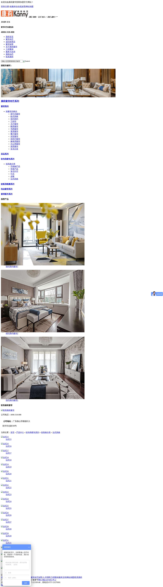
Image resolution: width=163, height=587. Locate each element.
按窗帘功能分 (11, 111)
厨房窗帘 (14, 146)
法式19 (8, 467)
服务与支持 (10, 52)
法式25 (8, 508)
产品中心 (20, 432)
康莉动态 (9, 54)
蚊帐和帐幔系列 (7, 184)
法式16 (8, 446)
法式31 (8, 543)
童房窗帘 (14, 131)
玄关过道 (14, 149)
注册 (7, 6)
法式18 (8, 460)
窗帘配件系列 (6, 194)
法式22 (8, 488)
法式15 (8, 439)
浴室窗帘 (14, 136)
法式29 (8, 536)
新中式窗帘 (15, 114)
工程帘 (13, 121)
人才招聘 (46, 577)
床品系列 (5, 154)
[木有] (58, 97)
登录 (3, 6)
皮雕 (12, 176)
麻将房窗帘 (15, 141)
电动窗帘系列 (6, 189)
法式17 (8, 453)
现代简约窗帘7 (12, 267)
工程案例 (9, 49)
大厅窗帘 (14, 124)
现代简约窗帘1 (12, 400)
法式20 (8, 474)
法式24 (8, 501)
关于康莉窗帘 (11, 47)
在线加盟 (21, 6)
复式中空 (14, 171)
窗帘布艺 (9, 39)
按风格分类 (10, 164)
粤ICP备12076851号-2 (47, 580)
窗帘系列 (5, 106)
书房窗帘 (14, 129)
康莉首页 (9, 37)
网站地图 (29, 6)
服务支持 (62, 577)
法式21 (8, 481)
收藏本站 (13, 6)
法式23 (8, 494)
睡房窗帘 (14, 126)
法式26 (8, 515)
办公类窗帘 (15, 144)
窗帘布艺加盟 (36, 577)
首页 (12, 432)
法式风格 (14, 179)
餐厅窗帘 (14, 134)
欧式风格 (14, 116)
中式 (12, 174)
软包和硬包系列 (7, 159)
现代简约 (14, 119)
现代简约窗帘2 (12, 333)
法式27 (8, 522)
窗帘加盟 (9, 44)
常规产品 (14, 169)
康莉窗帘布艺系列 (10, 101)
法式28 (8, 529)
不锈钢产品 (15, 166)
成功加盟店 (10, 42)
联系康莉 (9, 57)
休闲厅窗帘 (15, 139)
